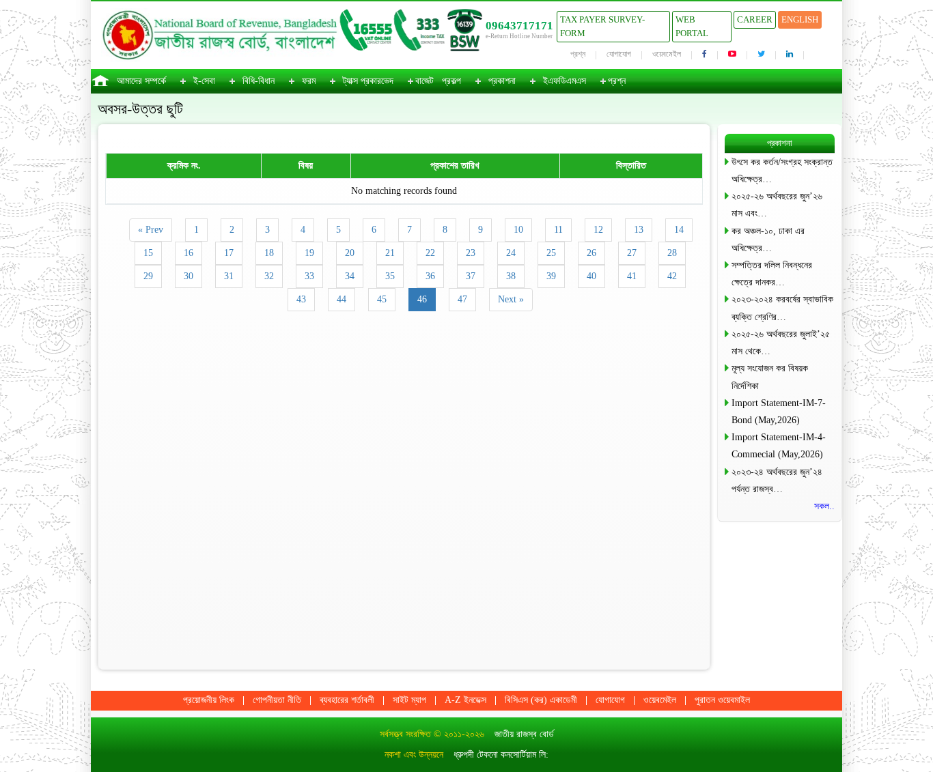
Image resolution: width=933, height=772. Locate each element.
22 (430, 253)
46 (422, 299)
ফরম (309, 81)
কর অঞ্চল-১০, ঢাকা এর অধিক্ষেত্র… (768, 239)
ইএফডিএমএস (564, 81)
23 (470, 253)
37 (470, 276)
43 (301, 299)
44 (341, 299)
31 (229, 276)
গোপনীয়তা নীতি (277, 700)
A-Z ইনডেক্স (465, 700)
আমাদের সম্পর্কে (141, 81)
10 (518, 230)
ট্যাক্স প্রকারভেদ (368, 81)
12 (598, 230)
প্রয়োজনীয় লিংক (208, 700)
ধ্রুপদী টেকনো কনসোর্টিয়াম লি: (501, 754)
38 (511, 276)
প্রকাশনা (502, 81)
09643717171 (519, 25)
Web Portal (692, 26)
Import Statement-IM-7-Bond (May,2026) (779, 411)
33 (309, 276)
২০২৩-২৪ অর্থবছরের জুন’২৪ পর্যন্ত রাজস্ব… (777, 480)
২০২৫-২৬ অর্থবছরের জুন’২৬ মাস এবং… (777, 204)
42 (672, 276)
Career (754, 19)
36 (430, 276)
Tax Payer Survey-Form (602, 26)
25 (551, 253)
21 (390, 253)
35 (390, 276)
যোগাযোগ (619, 54)
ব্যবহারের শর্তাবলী (347, 700)
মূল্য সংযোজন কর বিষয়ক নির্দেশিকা (770, 376)
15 (148, 253)
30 (188, 276)
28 (672, 253)
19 (309, 253)
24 (511, 253)
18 (269, 253)
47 (462, 299)
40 (591, 276)
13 (638, 230)
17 (229, 253)
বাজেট (424, 81)
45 (382, 299)
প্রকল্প (451, 81)
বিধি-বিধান (258, 81)
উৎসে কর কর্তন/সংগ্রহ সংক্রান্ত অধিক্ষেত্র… (782, 170)
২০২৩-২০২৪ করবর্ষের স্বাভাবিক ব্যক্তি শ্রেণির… (782, 307)
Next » (511, 299)
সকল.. (824, 506)
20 (349, 253)
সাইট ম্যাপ (409, 700)
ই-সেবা (204, 81)
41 (632, 276)
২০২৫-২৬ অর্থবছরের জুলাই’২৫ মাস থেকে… (781, 342)
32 (269, 276)
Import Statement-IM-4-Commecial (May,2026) (779, 445)
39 (551, 276)
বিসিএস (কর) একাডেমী (541, 700)
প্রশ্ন (577, 54)
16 (188, 253)
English (799, 19)
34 (349, 276)
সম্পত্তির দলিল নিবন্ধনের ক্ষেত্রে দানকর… (772, 273)
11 (558, 230)
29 (148, 276)
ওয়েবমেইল (666, 54)
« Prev (150, 230)
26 (591, 253)
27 (632, 253)
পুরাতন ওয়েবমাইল (722, 700)
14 (679, 230)
